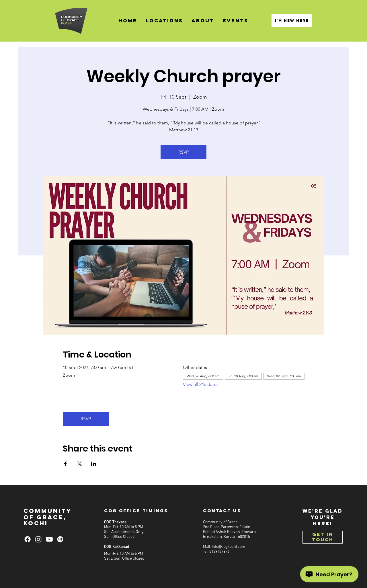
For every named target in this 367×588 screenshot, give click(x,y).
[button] (164, 20)
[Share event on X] (79, 464)
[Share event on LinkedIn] (93, 464)
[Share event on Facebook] (65, 464)
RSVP (183, 152)
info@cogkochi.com (228, 546)
